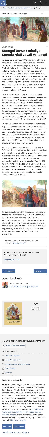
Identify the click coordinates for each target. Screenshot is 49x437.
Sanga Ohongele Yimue (11, 360)
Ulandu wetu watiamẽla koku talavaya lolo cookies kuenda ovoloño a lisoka (22, 412)
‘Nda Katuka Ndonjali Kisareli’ (24, 286)
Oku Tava (7, 426)
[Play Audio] (36, 8)
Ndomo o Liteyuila (18, 420)
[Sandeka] (41, 8)
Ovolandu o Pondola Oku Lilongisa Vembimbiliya (17, 8)
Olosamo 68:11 (19, 243)
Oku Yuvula (19, 426)
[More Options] (46, 8)
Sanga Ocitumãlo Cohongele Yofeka (16, 364)
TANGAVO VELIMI (9, 14)
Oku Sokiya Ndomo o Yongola (16, 432)
